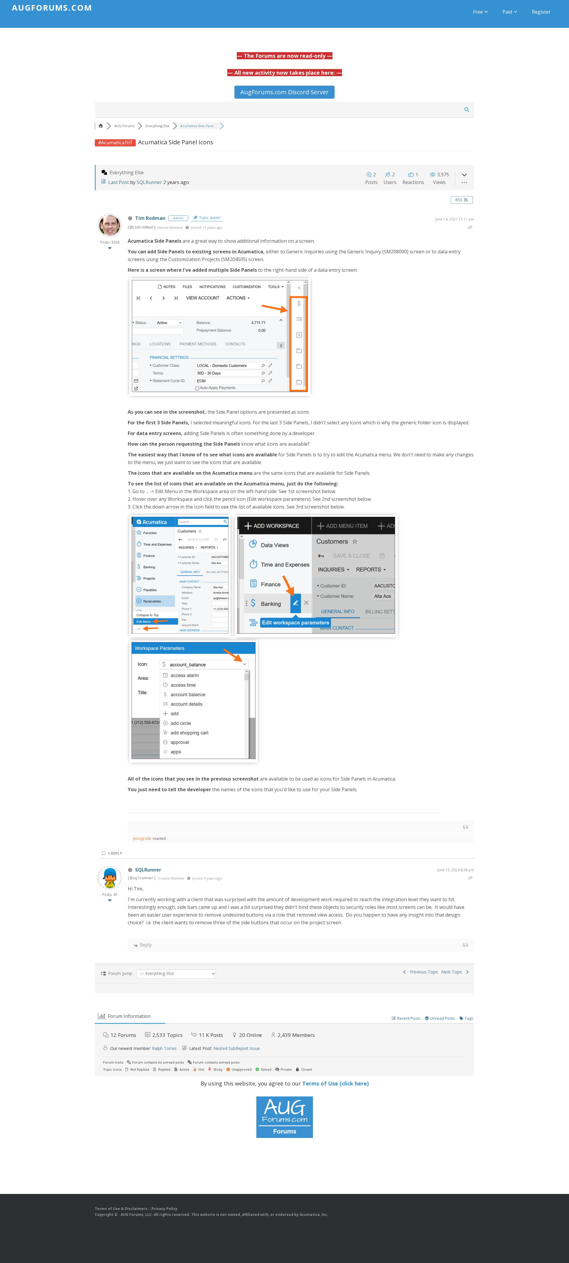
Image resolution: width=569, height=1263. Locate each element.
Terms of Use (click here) (335, 1083)
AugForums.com (52, 7)
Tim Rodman (150, 218)
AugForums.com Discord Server (284, 92)
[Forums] (100, 126)
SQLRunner (149, 182)
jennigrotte (142, 838)
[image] (220, 390)
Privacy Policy (164, 1208)
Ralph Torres (164, 1048)
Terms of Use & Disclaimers (121, 1208)
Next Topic (453, 972)
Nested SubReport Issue (236, 1048)
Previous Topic (422, 972)
